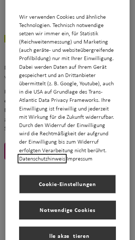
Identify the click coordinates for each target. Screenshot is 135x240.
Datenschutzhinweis (42, 158)
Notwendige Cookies (67, 210)
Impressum (80, 158)
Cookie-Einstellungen (67, 184)
